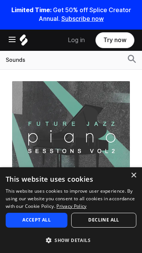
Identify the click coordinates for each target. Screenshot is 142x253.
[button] (71, 240)
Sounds (15, 60)
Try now (114, 40)
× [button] (133, 175)
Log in (76, 40)
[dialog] (71, 210)
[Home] (24, 42)
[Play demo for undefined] (71, 140)
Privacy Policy (71, 206)
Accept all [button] (36, 220)
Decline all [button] (103, 220)
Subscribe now (82, 18)
